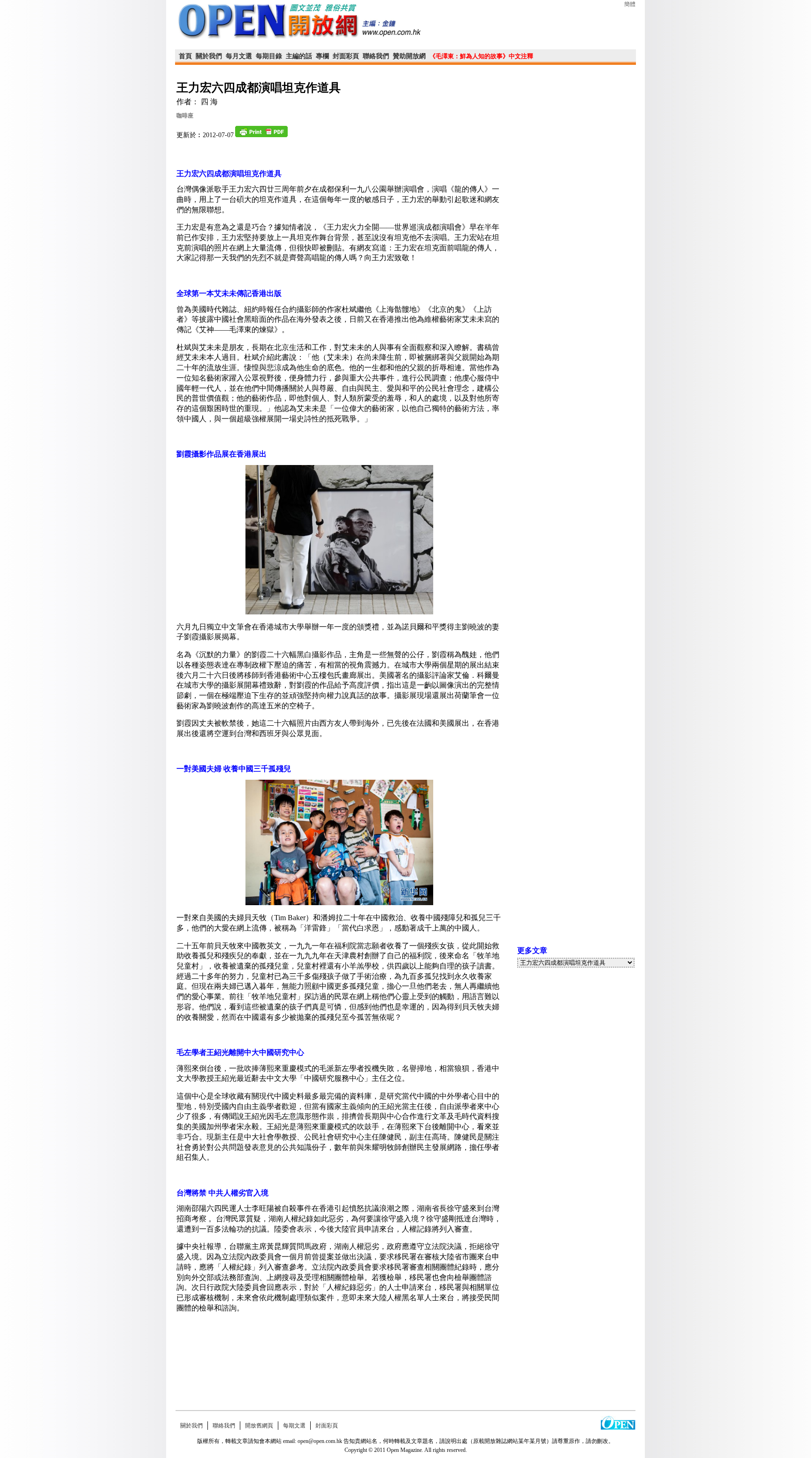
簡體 (629, 4)
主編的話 (299, 56)
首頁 (185, 56)
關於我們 (209, 56)
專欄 (322, 56)
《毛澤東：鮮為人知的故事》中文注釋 (481, 56)
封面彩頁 (346, 56)
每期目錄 (269, 56)
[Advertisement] (339, 1368)
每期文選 (294, 1425)
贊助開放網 (409, 56)
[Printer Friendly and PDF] (261, 135)
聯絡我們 (376, 56)
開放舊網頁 (259, 1425)
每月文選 (239, 56)
